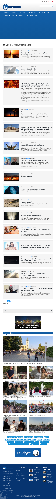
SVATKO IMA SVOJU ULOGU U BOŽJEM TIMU (36, 482)
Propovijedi (28, 243)
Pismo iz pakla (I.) (26, 202)
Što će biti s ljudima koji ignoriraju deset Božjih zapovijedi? (49, 474)
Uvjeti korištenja (20, 474)
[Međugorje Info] (12, 7)
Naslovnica (7, 12)
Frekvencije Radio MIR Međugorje (21, 479)
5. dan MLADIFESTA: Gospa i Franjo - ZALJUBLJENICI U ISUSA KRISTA (38, 432)
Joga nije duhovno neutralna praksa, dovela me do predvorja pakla (35, 53)
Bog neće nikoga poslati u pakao (31, 215)
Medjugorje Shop (44, 12)
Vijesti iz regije (25, 444)
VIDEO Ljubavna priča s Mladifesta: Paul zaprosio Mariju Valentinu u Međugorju (41, 380)
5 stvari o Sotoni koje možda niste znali (33, 189)
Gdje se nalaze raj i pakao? (29, 69)
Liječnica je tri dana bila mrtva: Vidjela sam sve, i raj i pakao (36, 230)
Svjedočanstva (28, 50)
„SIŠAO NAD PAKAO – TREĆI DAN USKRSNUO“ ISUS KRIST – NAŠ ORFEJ (35, 274)
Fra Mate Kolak (39, 437)
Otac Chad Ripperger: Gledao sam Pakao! (33, 160)
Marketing (18, 472)
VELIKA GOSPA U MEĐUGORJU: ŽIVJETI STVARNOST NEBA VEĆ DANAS (22, 363)
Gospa (46, 437)
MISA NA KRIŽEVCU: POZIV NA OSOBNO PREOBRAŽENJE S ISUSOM (12, 432)
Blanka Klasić (28, 212)
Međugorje (26, 439)
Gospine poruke (10, 439)
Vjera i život (33, 15)
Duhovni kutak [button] (23, 15)
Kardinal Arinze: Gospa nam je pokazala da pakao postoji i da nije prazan (36, 289)
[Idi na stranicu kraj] (15, 301)
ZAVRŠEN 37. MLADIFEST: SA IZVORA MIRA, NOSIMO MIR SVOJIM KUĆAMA (40, 414)
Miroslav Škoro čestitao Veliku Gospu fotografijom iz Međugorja (12, 380)
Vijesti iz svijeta (35, 444)
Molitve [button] (14, 15)
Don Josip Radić (29, 256)
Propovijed (11, 441)
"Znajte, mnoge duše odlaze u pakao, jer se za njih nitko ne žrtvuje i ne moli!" (36, 259)
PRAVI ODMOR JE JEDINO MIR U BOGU (37, 471)
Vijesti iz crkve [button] (32, 12)
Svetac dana (19, 441)
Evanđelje (20, 437)
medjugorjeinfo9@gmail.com (29, 496)
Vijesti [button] (14, 12)
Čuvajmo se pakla (26, 176)
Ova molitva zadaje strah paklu (30, 112)
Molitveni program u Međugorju (20, 476)
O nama (18, 470)
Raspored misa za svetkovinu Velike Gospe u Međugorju (40, 397)
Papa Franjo (47, 439)
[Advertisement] (28, 28)
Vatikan (37, 441)
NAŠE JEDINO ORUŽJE (50, 477)
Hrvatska (19, 439)
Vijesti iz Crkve (45, 441)
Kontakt (18, 482)
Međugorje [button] (22, 12)
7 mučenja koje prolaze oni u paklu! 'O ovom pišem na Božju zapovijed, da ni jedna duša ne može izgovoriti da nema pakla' (35, 85)
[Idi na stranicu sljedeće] (13, 301)
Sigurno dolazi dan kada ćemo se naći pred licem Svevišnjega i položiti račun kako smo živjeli (36, 246)
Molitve (27, 109)
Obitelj (39, 439)
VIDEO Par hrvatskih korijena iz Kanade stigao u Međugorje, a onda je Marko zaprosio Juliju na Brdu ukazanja (14, 415)
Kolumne (27, 271)
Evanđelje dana (29, 437)
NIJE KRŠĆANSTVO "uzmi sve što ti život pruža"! (50, 482)
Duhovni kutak (28, 66)
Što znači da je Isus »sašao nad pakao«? (33, 145)
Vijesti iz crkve (28, 286)
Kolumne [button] (6, 15)
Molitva (33, 439)
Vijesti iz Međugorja (14, 444)
